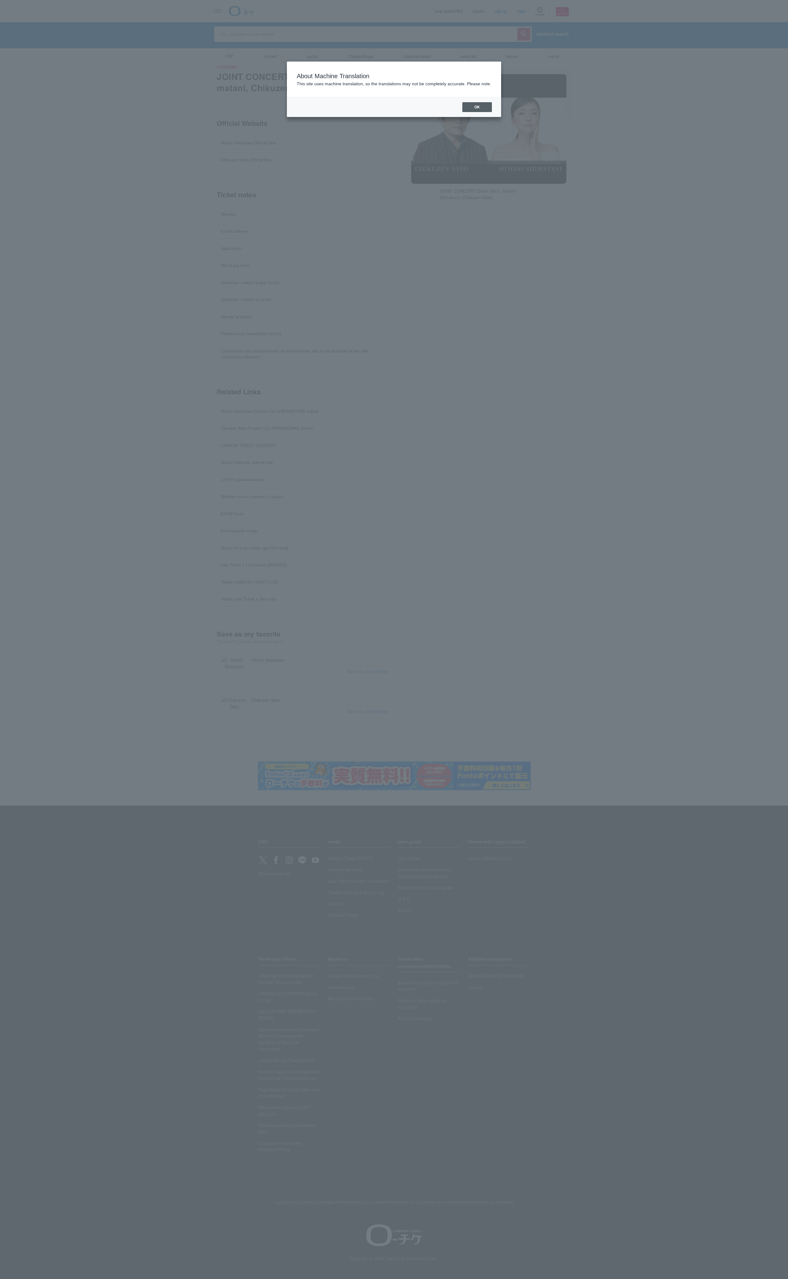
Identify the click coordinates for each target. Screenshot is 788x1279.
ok (477, 107)
